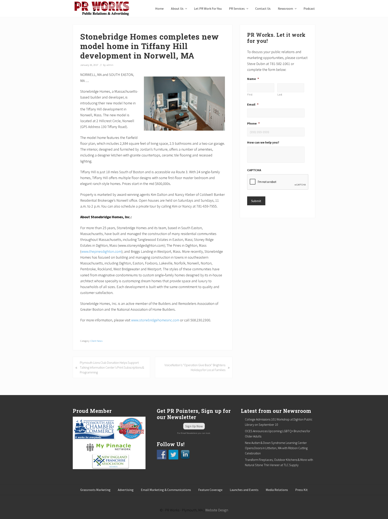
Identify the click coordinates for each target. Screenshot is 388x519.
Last (280, 94)
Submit (256, 201)
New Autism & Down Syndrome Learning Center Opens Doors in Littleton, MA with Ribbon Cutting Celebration (276, 448)
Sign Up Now (194, 426)
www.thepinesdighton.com (101, 251)
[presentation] (278, 182)
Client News (96, 340)
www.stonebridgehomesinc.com (155, 320)
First (249, 94)
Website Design (216, 510)
